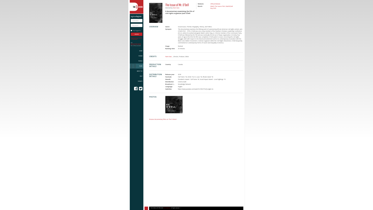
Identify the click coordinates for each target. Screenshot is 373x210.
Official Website (215, 4)
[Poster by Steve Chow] (174, 104)
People (140, 61)
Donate (140, 81)
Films (140, 66)
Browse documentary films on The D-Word (162, 119)
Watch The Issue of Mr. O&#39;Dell (221, 6)
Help (141, 76)
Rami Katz (176, 8)
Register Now (136, 44)
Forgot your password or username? (136, 38)
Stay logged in (137, 30)
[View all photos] (155, 13)
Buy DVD (213, 8)
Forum (140, 56)
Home (140, 51)
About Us (139, 71)
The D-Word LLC (167, 208)
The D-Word (136, 7)
